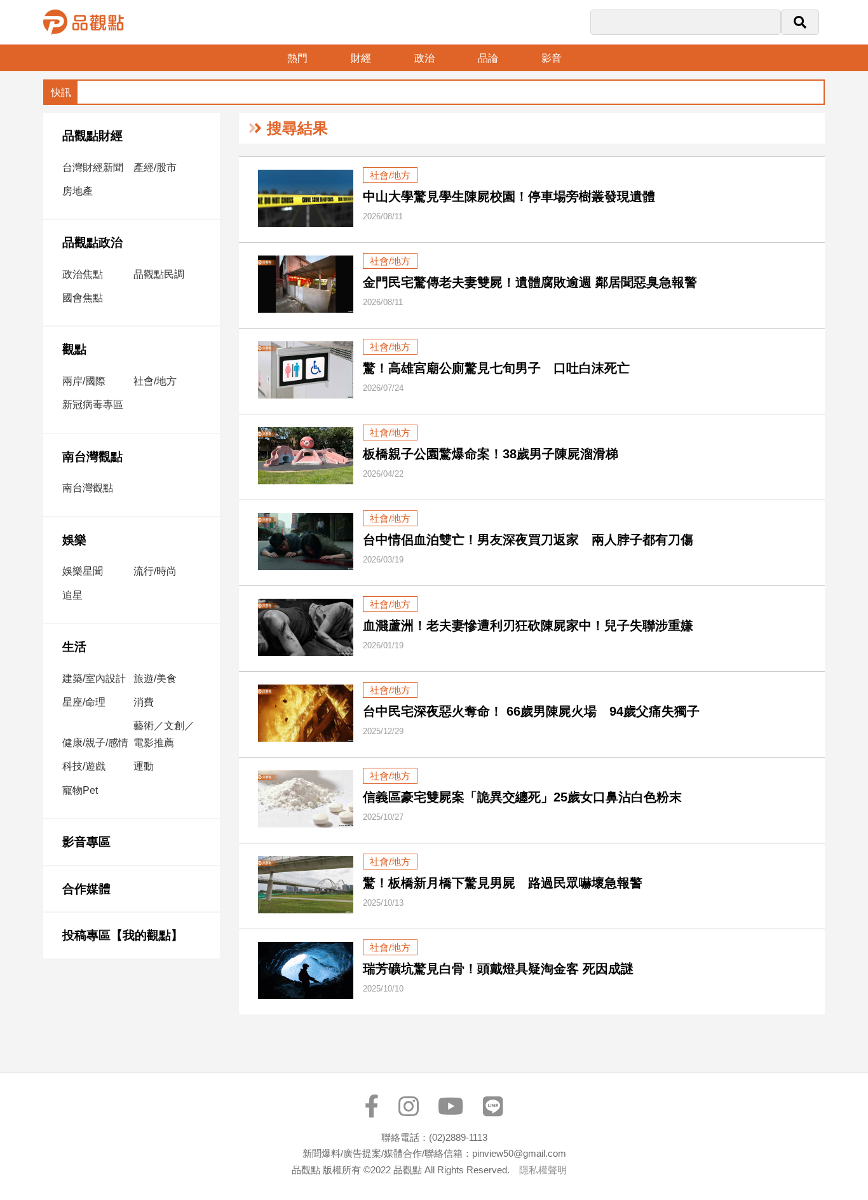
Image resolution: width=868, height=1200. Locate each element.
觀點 (74, 349)
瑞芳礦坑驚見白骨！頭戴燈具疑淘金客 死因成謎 (498, 969)
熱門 (297, 58)
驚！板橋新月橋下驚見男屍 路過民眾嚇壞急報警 (502, 883)
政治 (424, 58)
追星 (72, 595)
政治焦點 (82, 274)
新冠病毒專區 (92, 404)
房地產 (77, 191)
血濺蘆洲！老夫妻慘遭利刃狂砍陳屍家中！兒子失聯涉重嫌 (528, 625)
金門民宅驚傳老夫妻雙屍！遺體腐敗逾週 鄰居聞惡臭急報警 (530, 282)
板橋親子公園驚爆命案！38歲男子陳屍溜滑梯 (490, 454)
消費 (143, 702)
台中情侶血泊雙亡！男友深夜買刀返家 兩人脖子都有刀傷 (528, 540)
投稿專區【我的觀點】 (122, 935)
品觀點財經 (92, 135)
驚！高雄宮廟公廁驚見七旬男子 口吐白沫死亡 (496, 368)
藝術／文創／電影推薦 (163, 734)
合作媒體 (86, 889)
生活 (74, 646)
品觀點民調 (158, 274)
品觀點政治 (92, 242)
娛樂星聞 (82, 571)
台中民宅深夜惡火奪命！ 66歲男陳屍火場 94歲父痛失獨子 (531, 711)
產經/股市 (155, 167)
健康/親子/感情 (95, 742)
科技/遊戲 (83, 766)
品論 (488, 58)
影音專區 (86, 842)
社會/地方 (155, 381)
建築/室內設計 (94, 678)
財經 (361, 58)
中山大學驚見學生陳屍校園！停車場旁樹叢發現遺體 (509, 196)
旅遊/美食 (155, 678)
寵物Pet (80, 790)
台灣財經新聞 (92, 167)
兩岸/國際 (83, 381)
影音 (551, 58)
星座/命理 (83, 702)
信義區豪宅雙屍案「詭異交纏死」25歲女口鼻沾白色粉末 (522, 797)
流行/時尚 (155, 571)
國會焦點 (82, 297)
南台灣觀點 (92, 456)
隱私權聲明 (543, 1169)
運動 (143, 766)
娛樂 (74, 540)
